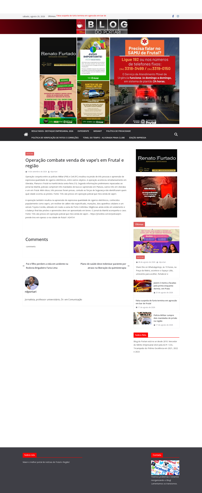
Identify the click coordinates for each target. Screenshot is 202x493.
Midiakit (97, 131)
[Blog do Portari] (26, 134)
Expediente (83, 131)
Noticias (30, 154)
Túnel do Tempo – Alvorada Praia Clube (104, 137)
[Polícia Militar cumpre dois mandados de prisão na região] (142, 320)
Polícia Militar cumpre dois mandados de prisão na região (165, 318)
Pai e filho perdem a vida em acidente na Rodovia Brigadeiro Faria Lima (47, 265)
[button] (58, 55)
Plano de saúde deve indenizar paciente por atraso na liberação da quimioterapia (103, 265)
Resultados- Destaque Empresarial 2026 (52, 131)
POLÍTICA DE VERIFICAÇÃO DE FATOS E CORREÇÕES (55, 137)
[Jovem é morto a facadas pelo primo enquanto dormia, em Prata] (142, 288)
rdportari (53, 171)
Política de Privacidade (118, 131)
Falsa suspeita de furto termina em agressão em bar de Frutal (156, 302)
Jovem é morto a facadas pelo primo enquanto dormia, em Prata (165, 286)
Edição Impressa (137, 137)
